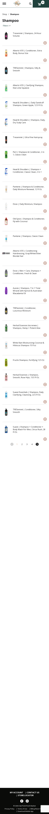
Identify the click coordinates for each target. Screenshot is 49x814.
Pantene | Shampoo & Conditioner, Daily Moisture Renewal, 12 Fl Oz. (28, 188)
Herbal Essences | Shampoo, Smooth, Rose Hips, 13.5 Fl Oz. (26, 376)
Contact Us (33, 792)
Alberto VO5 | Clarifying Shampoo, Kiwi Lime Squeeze (28, 86)
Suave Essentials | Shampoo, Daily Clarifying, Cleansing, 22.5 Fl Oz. (28, 393)
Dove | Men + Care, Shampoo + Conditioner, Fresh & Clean (27, 272)
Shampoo (14, 14)
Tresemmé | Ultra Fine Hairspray (27, 137)
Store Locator (26, 795)
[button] (45, 42)
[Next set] (36, 444)
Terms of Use (22, 809)
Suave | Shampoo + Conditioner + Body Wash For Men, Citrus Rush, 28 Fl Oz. (29, 429)
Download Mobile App (25, 811)
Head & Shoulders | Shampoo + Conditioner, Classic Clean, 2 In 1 (27, 170)
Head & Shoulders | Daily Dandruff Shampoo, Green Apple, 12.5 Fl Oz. (28, 104)
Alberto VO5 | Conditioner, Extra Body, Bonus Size (27, 52)
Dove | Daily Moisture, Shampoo (27, 204)
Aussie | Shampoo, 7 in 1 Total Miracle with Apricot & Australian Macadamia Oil (27, 291)
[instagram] (27, 801)
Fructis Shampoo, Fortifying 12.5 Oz (28, 360)
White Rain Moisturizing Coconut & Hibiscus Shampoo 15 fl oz (28, 344)
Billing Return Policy (37, 809)
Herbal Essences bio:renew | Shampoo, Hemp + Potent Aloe (26, 326)
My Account (16, 792)
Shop (4, 14)
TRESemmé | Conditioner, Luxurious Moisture (24, 309)
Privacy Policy (9, 809)
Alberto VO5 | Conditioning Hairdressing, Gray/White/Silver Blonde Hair (27, 253)
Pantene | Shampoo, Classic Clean (28, 236)
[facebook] (21, 801)
